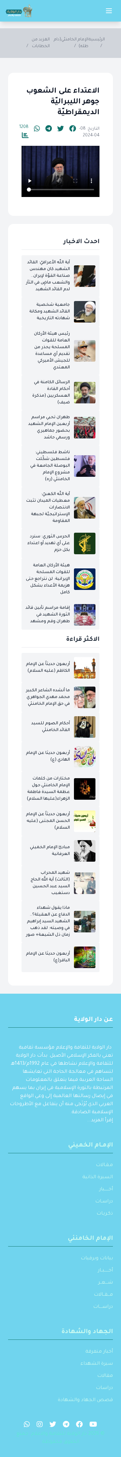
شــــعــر (105, 1283)
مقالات (105, 1376)
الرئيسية (97, 39)
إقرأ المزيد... (100, 1120)
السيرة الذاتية (97, 1177)
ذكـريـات (104, 1214)
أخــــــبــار (105, 1270)
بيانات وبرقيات (97, 1258)
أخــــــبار (106, 1189)
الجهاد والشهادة (87, 1332)
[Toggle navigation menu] (109, 11)
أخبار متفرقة (99, 1352)
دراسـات (104, 1201)
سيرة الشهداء (96, 1364)
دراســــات (103, 1307)
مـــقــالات (103, 1295)
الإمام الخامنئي (90, 1238)
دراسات (104, 1388)
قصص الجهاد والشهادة (85, 1400)
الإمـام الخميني (90, 1145)
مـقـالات (104, 1165)
